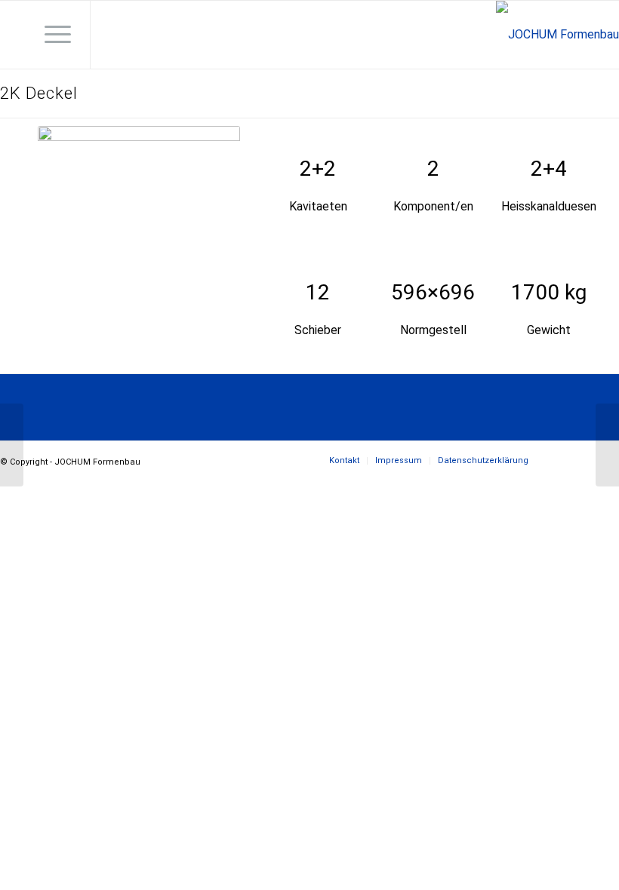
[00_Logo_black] (557, 35)
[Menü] (50, 35)
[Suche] (14, 35)
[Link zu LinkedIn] (159, 34)
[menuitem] (14, 35)
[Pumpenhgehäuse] (607, 445)
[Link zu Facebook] (114, 34)
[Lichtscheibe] (11, 445)
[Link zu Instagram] (136, 34)
